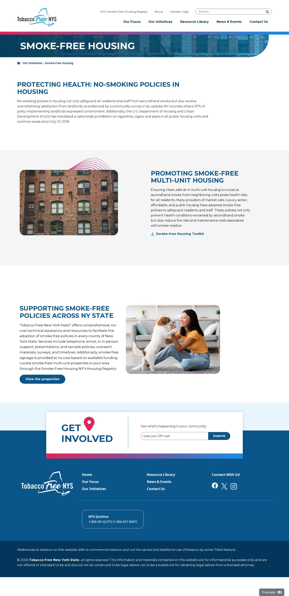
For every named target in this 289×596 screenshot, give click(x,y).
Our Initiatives (160, 22)
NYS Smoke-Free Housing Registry (123, 11)
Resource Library (194, 22)
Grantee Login (179, 11)
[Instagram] (234, 486)
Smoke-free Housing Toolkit (180, 234)
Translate (269, 592)
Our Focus (132, 22)
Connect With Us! (226, 474)
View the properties (42, 379)
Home (87, 474)
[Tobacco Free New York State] (36, 17)
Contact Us (258, 22)
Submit (219, 436)
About (159, 11)
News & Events (229, 22)
